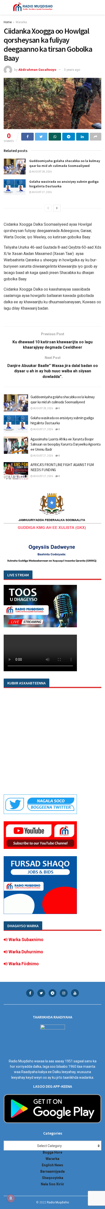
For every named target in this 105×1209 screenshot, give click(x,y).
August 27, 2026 (42, 192)
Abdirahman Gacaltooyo (37, 69)
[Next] (57, 208)
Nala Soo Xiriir (52, 1184)
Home (8, 22)
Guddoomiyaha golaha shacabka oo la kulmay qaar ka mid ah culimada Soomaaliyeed (64, 163)
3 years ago (72, 69)
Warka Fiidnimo (23, 963)
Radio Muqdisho (58, 1202)
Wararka (21, 22)
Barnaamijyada (52, 1171)
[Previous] (48, 208)
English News (52, 1165)
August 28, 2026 (42, 171)
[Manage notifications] (11, 1198)
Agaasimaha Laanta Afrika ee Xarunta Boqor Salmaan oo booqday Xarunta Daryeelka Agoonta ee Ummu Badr (66, 444)
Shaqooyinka (52, 1178)
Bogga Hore (52, 1152)
